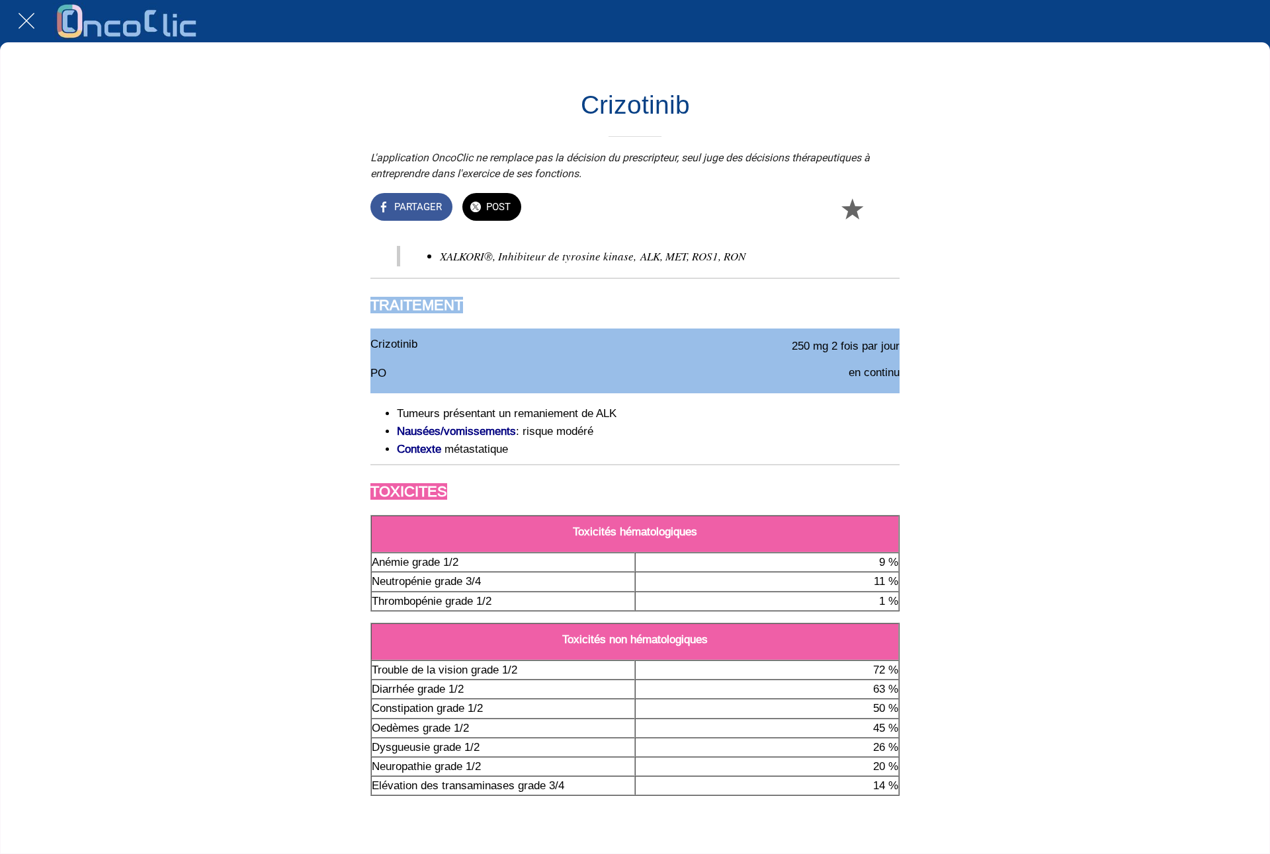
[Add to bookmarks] (852, 208)
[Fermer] (26, 21)
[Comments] (884, 208)
